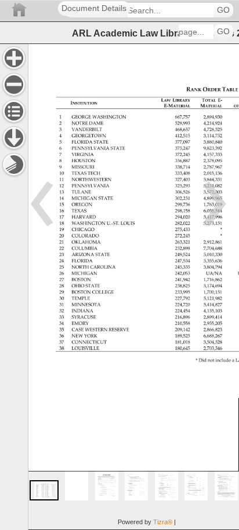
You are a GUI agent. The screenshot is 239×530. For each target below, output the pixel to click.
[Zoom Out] (14, 84)
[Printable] (14, 164)
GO (223, 10)
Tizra (162, 521)
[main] (133, 286)
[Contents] (14, 111)
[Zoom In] (14, 58)
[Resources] (14, 137)
